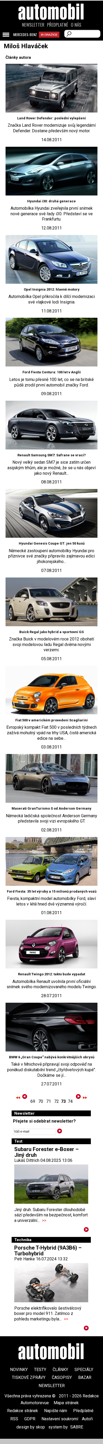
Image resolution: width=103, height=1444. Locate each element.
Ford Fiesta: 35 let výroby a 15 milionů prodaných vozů (51, 891)
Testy (40, 1369)
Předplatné (57, 25)
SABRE (76, 1427)
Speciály (83, 1369)
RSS (14, 1418)
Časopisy (62, 1377)
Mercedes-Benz (25, 34)
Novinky (19, 1369)
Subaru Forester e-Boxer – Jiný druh (46, 1152)
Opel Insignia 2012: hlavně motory (51, 289)
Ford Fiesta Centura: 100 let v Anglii (51, 372)
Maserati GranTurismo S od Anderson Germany (51, 808)
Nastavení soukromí (59, 1418)
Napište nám (55, 1410)
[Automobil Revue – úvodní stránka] (51, 41)
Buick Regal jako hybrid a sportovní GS (51, 632)
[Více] (86, 1230)
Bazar (84, 1377)
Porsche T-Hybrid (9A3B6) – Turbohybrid (48, 1251)
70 (40, 1101)
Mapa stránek (66, 1402)
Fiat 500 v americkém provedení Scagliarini (51, 720)
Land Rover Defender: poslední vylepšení (51, 118)
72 (56, 1101)
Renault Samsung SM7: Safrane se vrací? (51, 455)
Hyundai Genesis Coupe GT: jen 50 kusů (52, 543)
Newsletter (33, 25)
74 (70, 1101)
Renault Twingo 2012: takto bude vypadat (51, 974)
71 (48, 1101)
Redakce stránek (22, 1410)
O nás (76, 25)
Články (60, 1369)
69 (32, 1101)
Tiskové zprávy (28, 1377)
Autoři (87, 1418)
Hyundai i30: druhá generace (51, 201)
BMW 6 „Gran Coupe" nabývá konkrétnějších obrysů (51, 1057)
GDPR (29, 1418)
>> (44, 1220)
